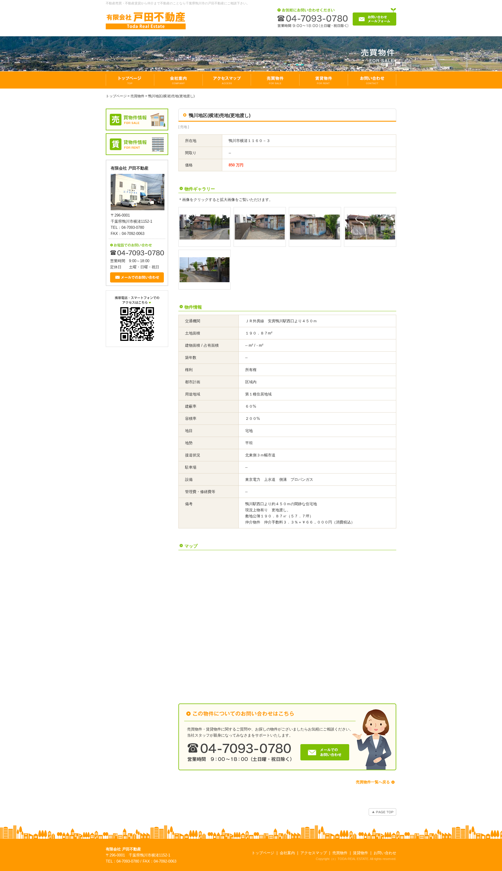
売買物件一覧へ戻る (373, 782)
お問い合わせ (385, 853)
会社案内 (287, 853)
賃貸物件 (360, 853)
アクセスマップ (313, 853)
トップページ (116, 96)
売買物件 (137, 96)
